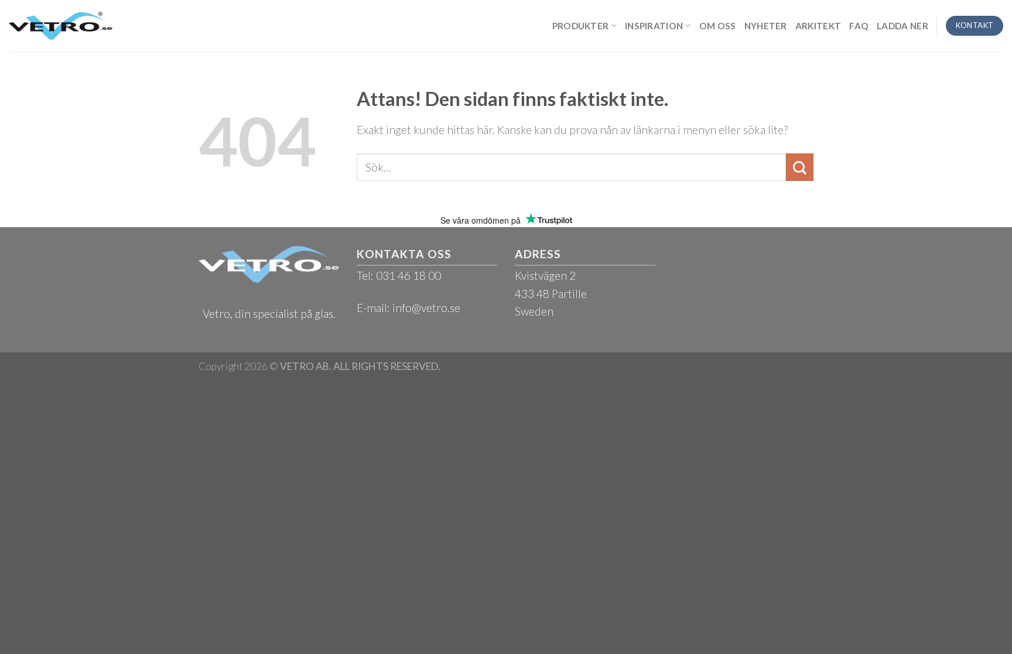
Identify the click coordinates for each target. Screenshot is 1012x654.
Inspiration (654, 25)
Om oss (717, 25)
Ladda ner (902, 25)
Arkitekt (818, 25)
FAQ (859, 25)
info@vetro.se (426, 307)
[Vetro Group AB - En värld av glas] (60, 25)
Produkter (580, 25)
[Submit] (799, 167)
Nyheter (765, 25)
